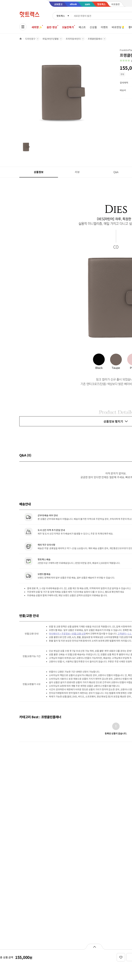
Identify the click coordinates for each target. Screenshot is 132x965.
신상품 (93, 27)
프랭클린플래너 (95, 38)
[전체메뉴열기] (22, 26)
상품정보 (38, 172)
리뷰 (77, 172)
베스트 (82, 27)
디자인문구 (30, 38)
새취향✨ (37, 27)
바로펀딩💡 (118, 27)
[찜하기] (121, 957)
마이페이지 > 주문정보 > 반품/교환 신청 (67, 633)
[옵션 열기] (94, 947)
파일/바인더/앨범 (50, 38)
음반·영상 (52, 27)
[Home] (20, 38)
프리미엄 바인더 (73, 38)
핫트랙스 (61, 15)
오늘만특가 (68, 27)
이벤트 (104, 27)
